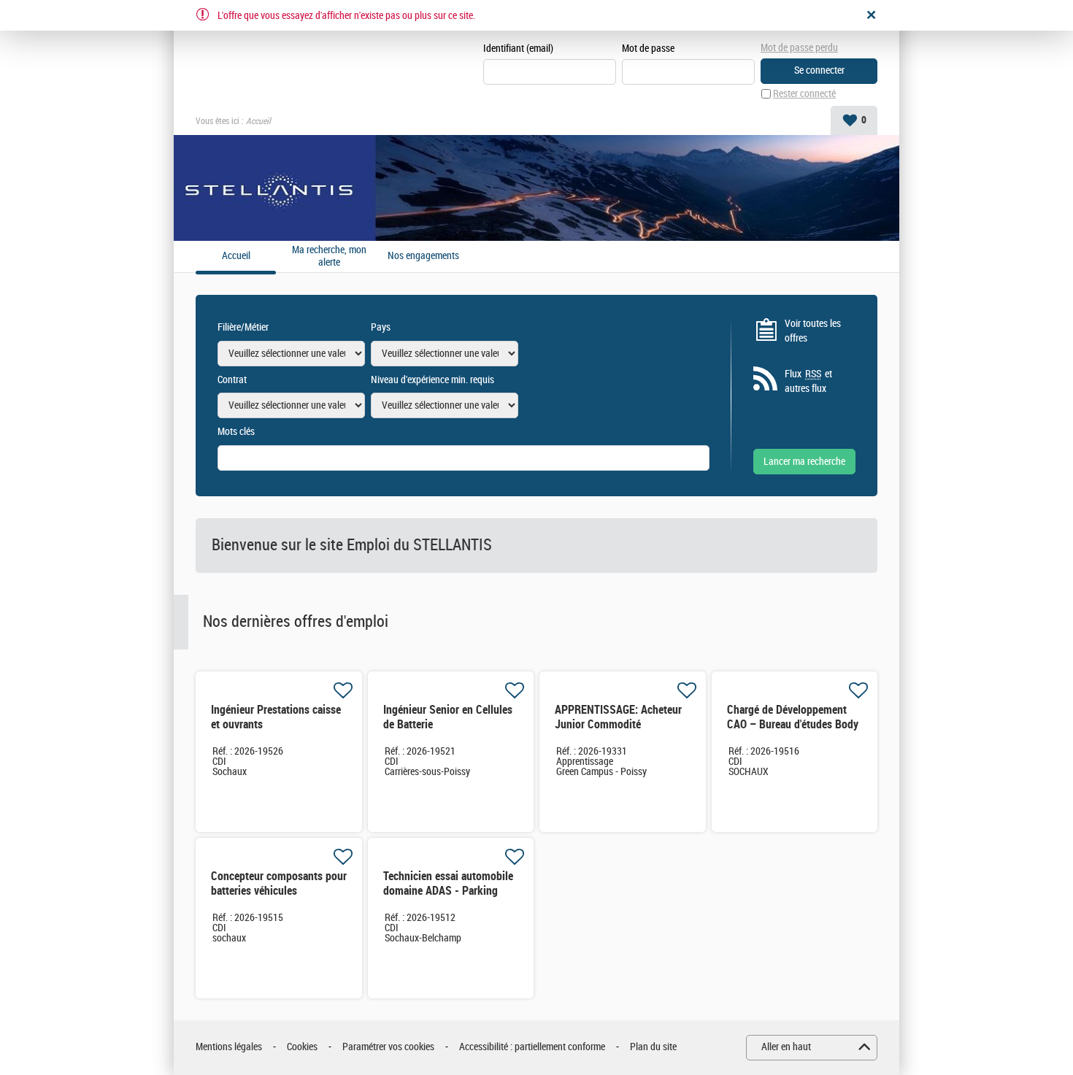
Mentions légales (229, 1047)
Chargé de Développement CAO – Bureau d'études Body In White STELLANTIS (792, 724)
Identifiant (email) (518, 48)
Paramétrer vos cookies (388, 1047)
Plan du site (653, 1047)
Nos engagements (423, 256)
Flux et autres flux (808, 381)
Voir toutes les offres (813, 330)
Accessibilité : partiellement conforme (532, 1047)
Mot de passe (648, 48)
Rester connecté (804, 94)
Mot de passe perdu (799, 48)
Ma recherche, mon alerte (329, 256)
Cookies (302, 1047)
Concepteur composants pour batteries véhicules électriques (279, 890)
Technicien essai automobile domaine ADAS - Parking (448, 883)
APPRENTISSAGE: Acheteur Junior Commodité (618, 717)
